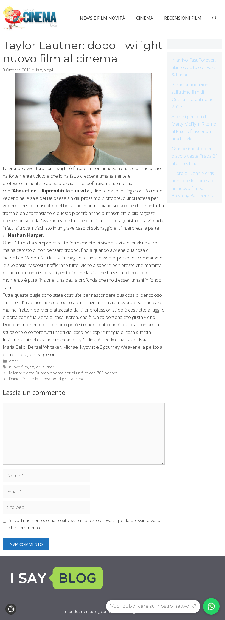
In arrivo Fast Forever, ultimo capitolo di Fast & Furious (193, 67)
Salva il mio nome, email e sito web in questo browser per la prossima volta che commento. (84, 524)
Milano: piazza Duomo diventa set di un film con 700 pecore (63, 373)
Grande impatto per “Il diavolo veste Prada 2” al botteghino (194, 155)
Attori (14, 361)
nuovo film (18, 367)
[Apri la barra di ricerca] (214, 18)
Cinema (144, 18)
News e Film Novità (102, 18)
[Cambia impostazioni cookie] (10, 609)
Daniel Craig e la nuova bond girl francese (47, 378)
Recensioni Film (182, 18)
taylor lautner (42, 367)
